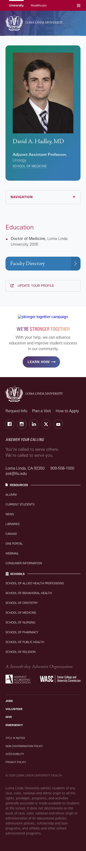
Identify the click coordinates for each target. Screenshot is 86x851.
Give (8, 717)
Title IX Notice (15, 738)
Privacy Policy (15, 762)
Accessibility (14, 754)
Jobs (9, 701)
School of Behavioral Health (28, 593)
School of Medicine (30, 166)
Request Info (16, 410)
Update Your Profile (35, 285)
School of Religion (20, 652)
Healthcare (39, 5)
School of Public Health (24, 642)
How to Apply (67, 410)
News (9, 514)
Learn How (39, 362)
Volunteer (13, 709)
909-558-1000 (62, 468)
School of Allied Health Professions (34, 583)
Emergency (14, 725)
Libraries (12, 524)
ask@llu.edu (16, 473)
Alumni (11, 494)
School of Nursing (20, 622)
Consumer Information (23, 563)
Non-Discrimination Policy (24, 746)
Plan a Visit (41, 410)
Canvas (11, 534)
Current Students (19, 504)
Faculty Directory (27, 263)
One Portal (14, 543)
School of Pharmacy (21, 632)
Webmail (12, 553)
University (16, 5)
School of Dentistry (21, 603)
